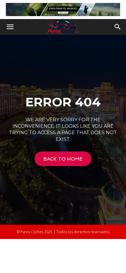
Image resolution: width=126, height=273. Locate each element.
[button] (10, 27)
